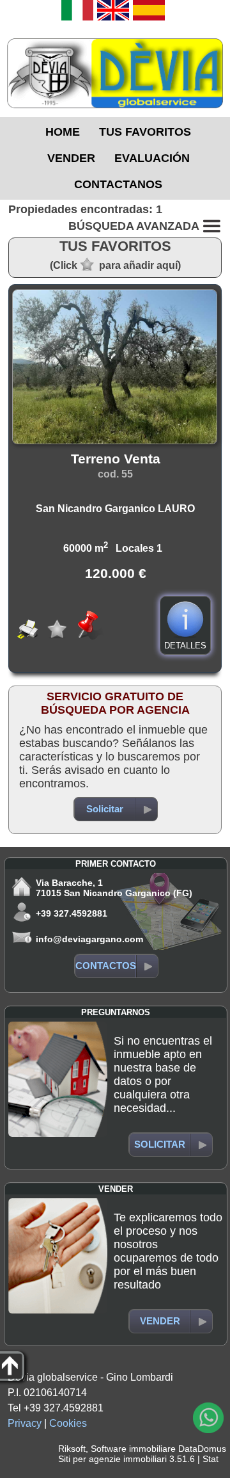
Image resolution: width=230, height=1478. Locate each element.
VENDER (71, 158)
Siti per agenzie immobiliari (112, 1459)
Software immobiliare (133, 1448)
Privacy (25, 1423)
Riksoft (72, 1448)
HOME (62, 131)
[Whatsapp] (208, 1417)
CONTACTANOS (118, 184)
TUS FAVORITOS (145, 131)
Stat (210, 1459)
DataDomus (202, 1448)
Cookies (68, 1423)
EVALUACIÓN (152, 158)
